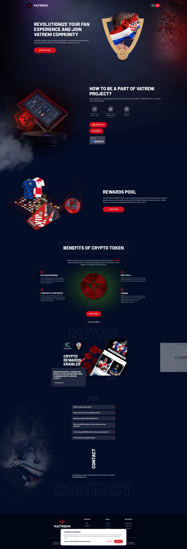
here (65, 537)
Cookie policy (128, 525)
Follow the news (93, 322)
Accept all (118, 541)
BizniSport (87, 525)
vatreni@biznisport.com (79, 477)
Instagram (107, 528)
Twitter (107, 523)
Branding (128, 528)
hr (153, 5)
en (157, 5)
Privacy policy (128, 523)
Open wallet (99, 124)
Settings (109, 541)
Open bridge (96, 131)
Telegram (107, 525)
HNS (87, 523)
